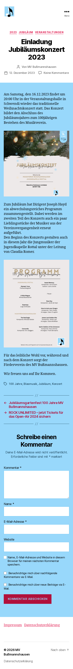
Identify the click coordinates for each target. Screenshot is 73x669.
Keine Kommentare (56, 73)
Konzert (57, 384)
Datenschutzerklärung (42, 625)
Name (9, 504)
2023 (13, 32)
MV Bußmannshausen (42, 67)
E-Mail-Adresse (15, 521)
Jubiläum (26, 32)
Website (9, 539)
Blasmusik (30, 384)
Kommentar (13, 468)
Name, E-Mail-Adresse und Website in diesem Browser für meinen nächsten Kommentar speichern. (36, 561)
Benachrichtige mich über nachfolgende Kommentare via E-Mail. (30, 575)
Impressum (13, 625)
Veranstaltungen (49, 32)
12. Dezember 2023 (22, 73)
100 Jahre (15, 384)
